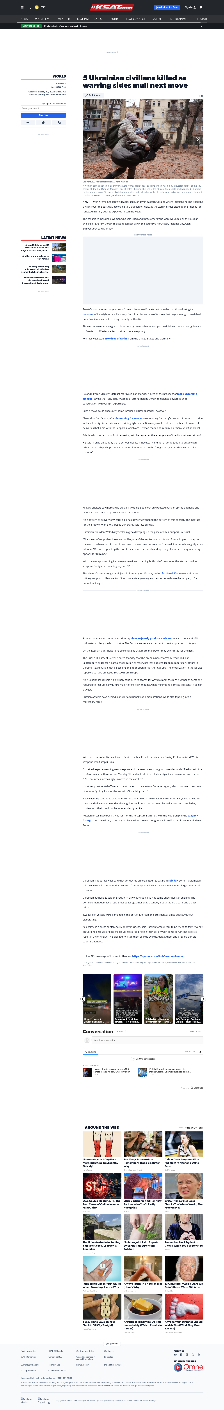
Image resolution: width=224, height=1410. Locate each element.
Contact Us (109, 1351)
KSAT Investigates (89, 19)
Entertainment (179, 19)
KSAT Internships (28, 1357)
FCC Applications (28, 1371)
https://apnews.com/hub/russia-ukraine (158, 956)
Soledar (173, 880)
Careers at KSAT (55, 1357)
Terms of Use (54, 1365)
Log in (192, 1031)
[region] (143, 1060)
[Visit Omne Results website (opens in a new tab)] (188, 1367)
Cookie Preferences (57, 1371)
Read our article (105, 1386)
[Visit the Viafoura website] (196, 1088)
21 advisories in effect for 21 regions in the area (65, 26)
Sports (114, 19)
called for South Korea (168, 573)
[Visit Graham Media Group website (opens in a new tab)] (28, 1400)
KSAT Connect (135, 19)
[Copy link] (43, 122)
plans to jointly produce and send (151, 638)
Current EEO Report (29, 1365)
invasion (88, 314)
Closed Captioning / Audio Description (85, 1358)
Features (203, 19)
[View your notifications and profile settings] (200, 1052)
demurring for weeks (129, 418)
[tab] (90, 1051)
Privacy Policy (82, 1365)
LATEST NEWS (53, 238)
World (59, 76)
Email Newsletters (28, 1351)
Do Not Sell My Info (113, 1365)
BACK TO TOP (112, 1344)
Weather (64, 19)
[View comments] (59, 122)
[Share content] (28, 122)
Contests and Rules (85, 1351)
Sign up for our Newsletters (54, 104)
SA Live (157, 19)
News (24, 19)
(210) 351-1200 (64, 1378)
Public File (108, 1357)
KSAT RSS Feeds (55, 1351)
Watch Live (42, 19)
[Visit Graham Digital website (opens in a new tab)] (45, 1400)
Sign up (198, 1031)
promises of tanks (116, 338)
